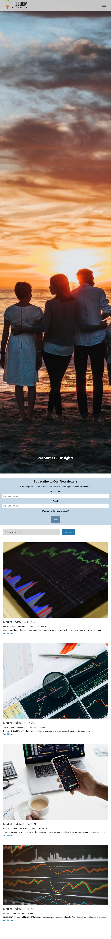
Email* (55, 501)
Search (68, 532)
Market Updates (38, 626)
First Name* (55, 491)
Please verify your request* (55, 511)
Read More (8, 633)
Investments (24, 626)
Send (55, 519)
